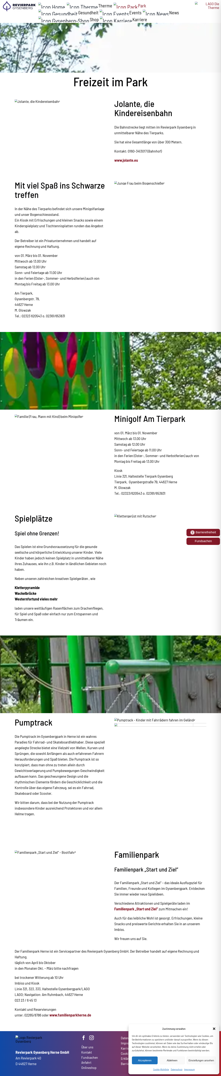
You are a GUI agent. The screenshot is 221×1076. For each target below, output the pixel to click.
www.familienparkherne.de (70, 1015)
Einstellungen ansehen (201, 1060)
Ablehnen (172, 1060)
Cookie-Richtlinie (161, 1069)
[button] (214, 1028)
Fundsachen (203, 541)
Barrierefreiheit (205, 532)
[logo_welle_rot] (207, 3)
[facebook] (83, 1037)
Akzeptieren (144, 1060)
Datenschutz (176, 1069)
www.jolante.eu (126, 160)
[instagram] (91, 1037)
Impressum (189, 1069)
